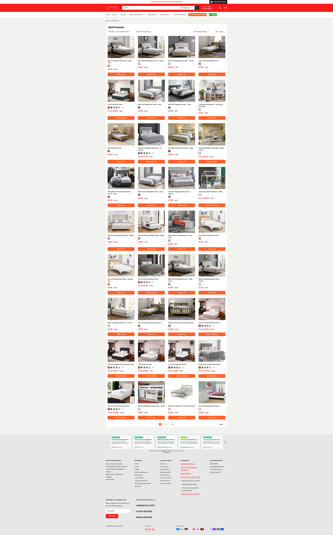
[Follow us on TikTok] (153, 529)
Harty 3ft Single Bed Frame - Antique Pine (120, 280)
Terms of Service (166, 478)
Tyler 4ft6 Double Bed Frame (208, 61)
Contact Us (164, 467)
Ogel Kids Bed (185, 474)
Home (108, 15)
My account (207, 9)
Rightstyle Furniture (187, 464)
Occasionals (164, 15)
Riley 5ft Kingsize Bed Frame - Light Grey (120, 62)
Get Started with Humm (197, 15)
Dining (123, 15)
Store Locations (165, 484)
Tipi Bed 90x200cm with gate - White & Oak (211, 149)
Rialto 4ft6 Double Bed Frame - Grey (150, 192)
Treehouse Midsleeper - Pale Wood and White (211, 105)
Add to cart (121, 74)
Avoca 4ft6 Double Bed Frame (209, 406)
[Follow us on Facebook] (146, 529)
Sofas (114, 15)
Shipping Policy (165, 472)
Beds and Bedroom (136, 15)
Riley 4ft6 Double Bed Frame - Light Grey (180, 280)
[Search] (197, 8)
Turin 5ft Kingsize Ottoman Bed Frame (121, 364)
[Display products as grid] (221, 31)
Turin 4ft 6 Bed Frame (115, 104)
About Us (163, 464)
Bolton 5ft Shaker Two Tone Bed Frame (181, 406)
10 (172, 424)
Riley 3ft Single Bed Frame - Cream (120, 323)
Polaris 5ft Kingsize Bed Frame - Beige (121, 235)
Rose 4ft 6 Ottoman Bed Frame (118, 406)
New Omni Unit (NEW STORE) (190, 477)
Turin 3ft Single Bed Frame (177, 364)
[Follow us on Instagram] (149, 529)
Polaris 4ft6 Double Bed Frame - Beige (151, 235)
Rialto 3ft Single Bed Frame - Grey (149, 104)
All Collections (165, 481)
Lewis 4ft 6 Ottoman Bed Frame (210, 364)
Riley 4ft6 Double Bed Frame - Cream (151, 61)
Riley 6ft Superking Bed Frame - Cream (209, 280)
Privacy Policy (165, 469)
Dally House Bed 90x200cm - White (211, 192)
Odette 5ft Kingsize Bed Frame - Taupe (179, 193)
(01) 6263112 (214, 464)
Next (221, 424)
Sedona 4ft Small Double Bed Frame (180, 323)
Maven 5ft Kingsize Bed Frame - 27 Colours (150, 149)
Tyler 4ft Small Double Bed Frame (149, 323)
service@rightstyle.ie (217, 467)
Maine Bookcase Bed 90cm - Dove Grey (180, 236)
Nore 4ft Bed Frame (114, 148)
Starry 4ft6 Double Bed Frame (148, 279)
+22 (123, 107)
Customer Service (179, 15)
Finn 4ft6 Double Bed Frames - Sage (180, 148)
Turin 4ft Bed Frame (145, 364)
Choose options (121, 118)
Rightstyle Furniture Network (190, 494)
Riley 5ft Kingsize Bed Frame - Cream (181, 61)
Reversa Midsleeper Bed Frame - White (151, 406)
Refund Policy (165, 475)
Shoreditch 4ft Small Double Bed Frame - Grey (119, 193)
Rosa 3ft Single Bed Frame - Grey (179, 104)
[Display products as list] (224, 31)
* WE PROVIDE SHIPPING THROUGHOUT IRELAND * (166, 2)
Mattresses (152, 15)
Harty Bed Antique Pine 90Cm (209, 235)
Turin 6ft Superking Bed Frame (209, 323)
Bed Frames (115, 21)
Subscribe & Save (219, 2)
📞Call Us (213, 15)
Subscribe (112, 516)
